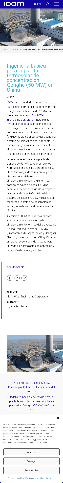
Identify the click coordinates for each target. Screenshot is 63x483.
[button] (58, 418)
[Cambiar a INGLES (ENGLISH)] (39, 4)
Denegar (31, 461)
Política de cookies (16, 478)
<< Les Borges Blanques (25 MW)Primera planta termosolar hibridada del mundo (31, 387)
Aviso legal (50, 478)
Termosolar (15, 267)
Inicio (6, 49)
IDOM (10, 102)
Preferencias (31, 470)
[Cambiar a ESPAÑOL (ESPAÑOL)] (34, 4)
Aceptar (31, 452)
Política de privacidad (34, 478)
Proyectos (17, 49)
